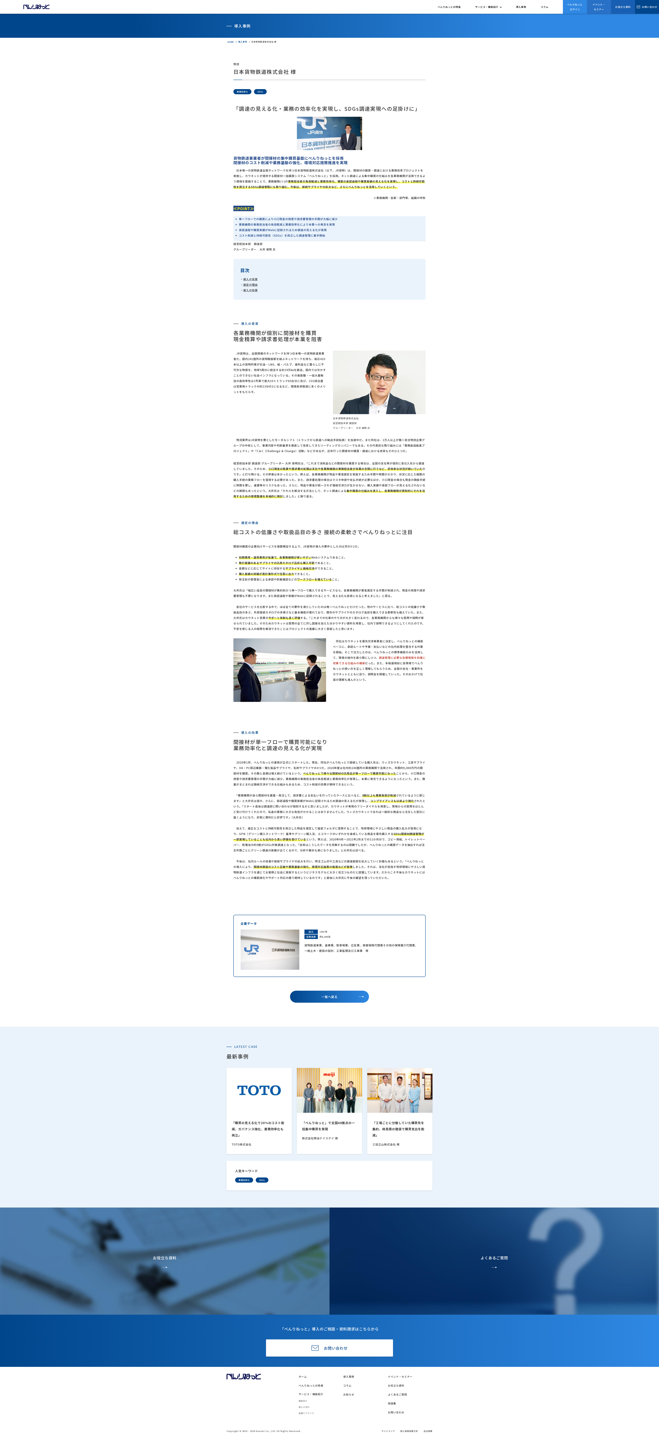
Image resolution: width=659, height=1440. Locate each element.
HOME (231, 41)
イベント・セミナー (599, 7)
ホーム (303, 1376)
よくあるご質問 (397, 1394)
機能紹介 (303, 1400)
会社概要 (428, 1431)
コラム (544, 7)
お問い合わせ (649, 7)
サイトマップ (388, 1431)
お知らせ (348, 1394)
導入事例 (521, 7)
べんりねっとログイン (575, 7)
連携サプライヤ (306, 1413)
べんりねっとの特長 (449, 7)
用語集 (392, 1403)
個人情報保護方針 (409, 1431)
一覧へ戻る (329, 996)
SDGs (262, 1180)
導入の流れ (304, 1406)
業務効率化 (244, 1180)
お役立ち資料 (623, 7)
